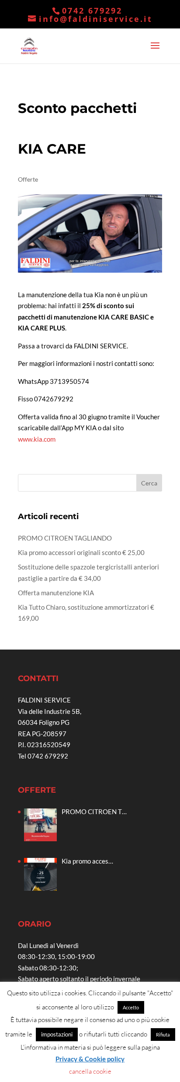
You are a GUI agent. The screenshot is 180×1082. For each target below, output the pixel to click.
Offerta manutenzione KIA (56, 593)
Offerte (28, 179)
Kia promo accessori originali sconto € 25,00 (81, 552)
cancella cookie (90, 1071)
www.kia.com (36, 439)
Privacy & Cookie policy (90, 1059)
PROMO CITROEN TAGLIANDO (65, 538)
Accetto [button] (131, 1007)
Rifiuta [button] (163, 1034)
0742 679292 (92, 10)
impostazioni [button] (57, 1034)
